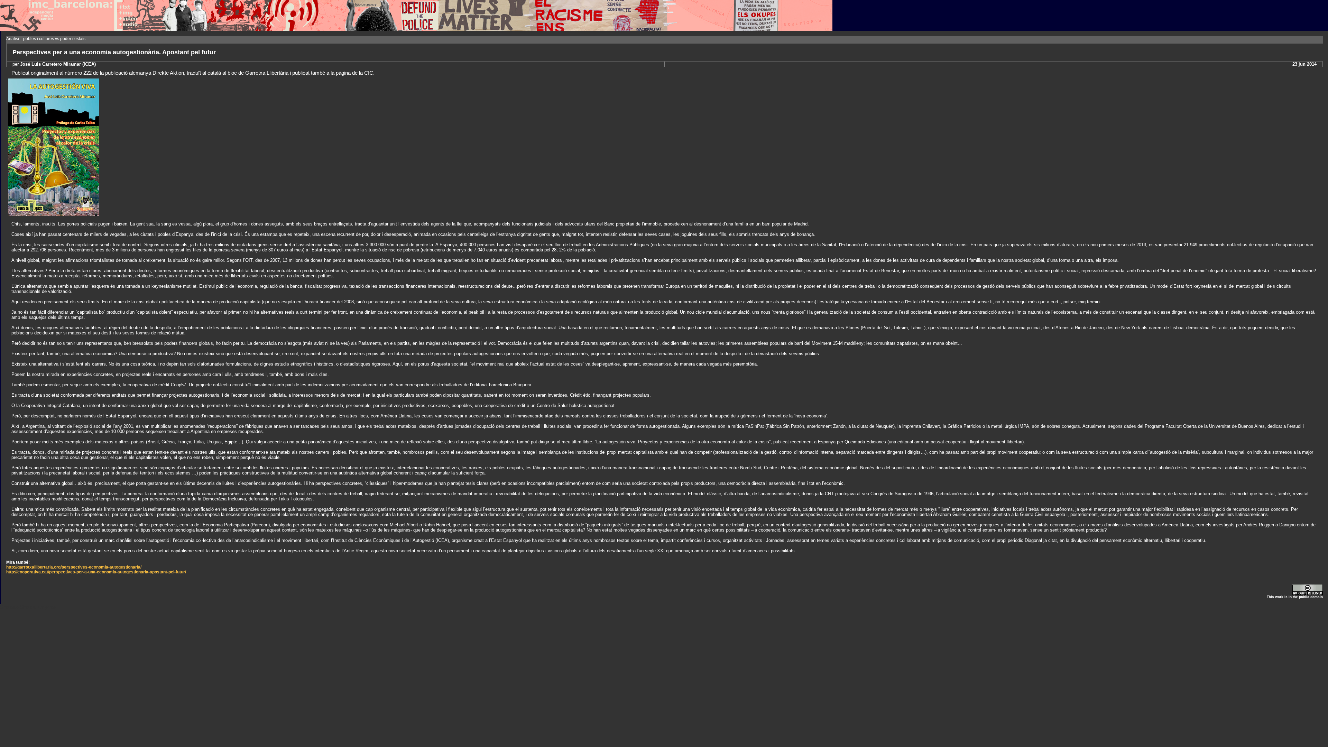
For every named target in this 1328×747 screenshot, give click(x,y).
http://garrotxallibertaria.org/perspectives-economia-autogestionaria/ (73, 567)
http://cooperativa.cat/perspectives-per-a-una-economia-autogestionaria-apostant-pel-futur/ (96, 572)
